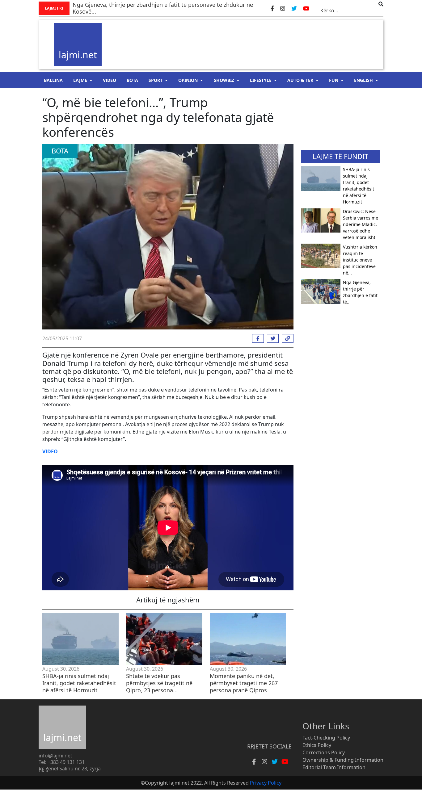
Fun (333, 80)
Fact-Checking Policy (326, 737)
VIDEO (109, 80)
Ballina (53, 80)
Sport (155, 80)
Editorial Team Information (333, 767)
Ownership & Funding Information (342, 759)
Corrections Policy (323, 752)
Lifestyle (261, 80)
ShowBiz (224, 80)
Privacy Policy (265, 782)
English (363, 80)
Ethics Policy (316, 745)
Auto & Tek (300, 80)
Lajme (80, 80)
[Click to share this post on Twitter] (271, 338)
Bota (132, 80)
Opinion (188, 80)
